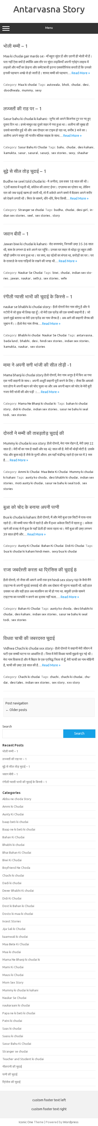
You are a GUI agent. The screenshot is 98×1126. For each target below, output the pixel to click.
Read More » (81, 73)
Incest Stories (11, 921)
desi (85, 84)
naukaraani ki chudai (16, 1005)
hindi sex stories (51, 341)
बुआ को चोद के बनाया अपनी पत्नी (31, 507)
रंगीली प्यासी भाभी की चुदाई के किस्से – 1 (37, 296)
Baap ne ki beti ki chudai (18, 829)
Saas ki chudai (11, 1028)
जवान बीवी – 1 (16, 233)
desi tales (16, 682)
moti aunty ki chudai (29, 483)
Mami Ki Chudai (13, 967)
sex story (58, 682)
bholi (65, 84)
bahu (60, 147)
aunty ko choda (36, 477)
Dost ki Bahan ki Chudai (18, 906)
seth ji (37, 278)
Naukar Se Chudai (30, 272)
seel (30, 215)
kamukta (10, 152)
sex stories (58, 152)
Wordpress (70, 1122)
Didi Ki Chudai (74, 545)
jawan (15, 278)
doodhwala (12, 90)
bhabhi (24, 341)
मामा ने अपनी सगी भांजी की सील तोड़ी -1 (37, 365)
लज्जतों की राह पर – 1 (22, 108)
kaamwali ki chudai (15, 936)
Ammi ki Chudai (28, 471)
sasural (33, 152)
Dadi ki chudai (11, 883)
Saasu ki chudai (12, 1036)
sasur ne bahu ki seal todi (62, 483)
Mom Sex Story (12, 982)
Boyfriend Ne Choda (16, 867)
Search (7, 726)
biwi (55, 272)
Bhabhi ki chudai (29, 335)
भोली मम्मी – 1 (15, 46)
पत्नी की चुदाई (9, 1074)
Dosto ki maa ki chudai (17, 913)
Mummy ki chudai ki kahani (20, 990)
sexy (38, 90)
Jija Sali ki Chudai (13, 928)
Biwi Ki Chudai (12, 860)
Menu (49, 28)
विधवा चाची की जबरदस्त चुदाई (29, 638)
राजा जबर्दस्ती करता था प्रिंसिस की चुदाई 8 (40, 569)
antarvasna (84, 335)
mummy (27, 90)
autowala (53, 84)
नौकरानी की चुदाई (12, 1066)
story (56, 215)
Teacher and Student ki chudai (23, 1059)
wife (64, 278)
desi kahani (85, 147)
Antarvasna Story (49, 9)
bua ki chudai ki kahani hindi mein (26, 551)
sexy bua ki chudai (64, 551)
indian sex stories (77, 341)
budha (58, 209)
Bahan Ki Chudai (52, 545)
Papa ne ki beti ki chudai (18, 1013)
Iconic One (26, 1122)
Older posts (16, 710)
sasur (22, 152)
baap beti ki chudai (15, 821)
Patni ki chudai (12, 1020)
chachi (54, 676)
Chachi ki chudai (29, 676)
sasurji (44, 152)
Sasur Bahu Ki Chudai (32, 147)
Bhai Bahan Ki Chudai (16, 852)
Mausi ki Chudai (13, 974)
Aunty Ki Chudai (29, 545)
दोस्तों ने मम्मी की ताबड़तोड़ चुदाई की (33, 433)
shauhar (82, 152)
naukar (26, 278)
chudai (75, 84)
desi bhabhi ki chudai (63, 477)
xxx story (73, 682)
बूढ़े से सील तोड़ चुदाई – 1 (24, 171)
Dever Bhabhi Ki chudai (18, 890)
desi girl (82, 209)
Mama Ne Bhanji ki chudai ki (37, 403)
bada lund (11, 341)
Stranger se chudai (31, 209)
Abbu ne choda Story (16, 799)
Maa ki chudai (27, 84)
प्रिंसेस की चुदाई (11, 1081)
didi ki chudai (22, 409)
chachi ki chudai (71, 676)
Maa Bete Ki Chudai (54, 471)
